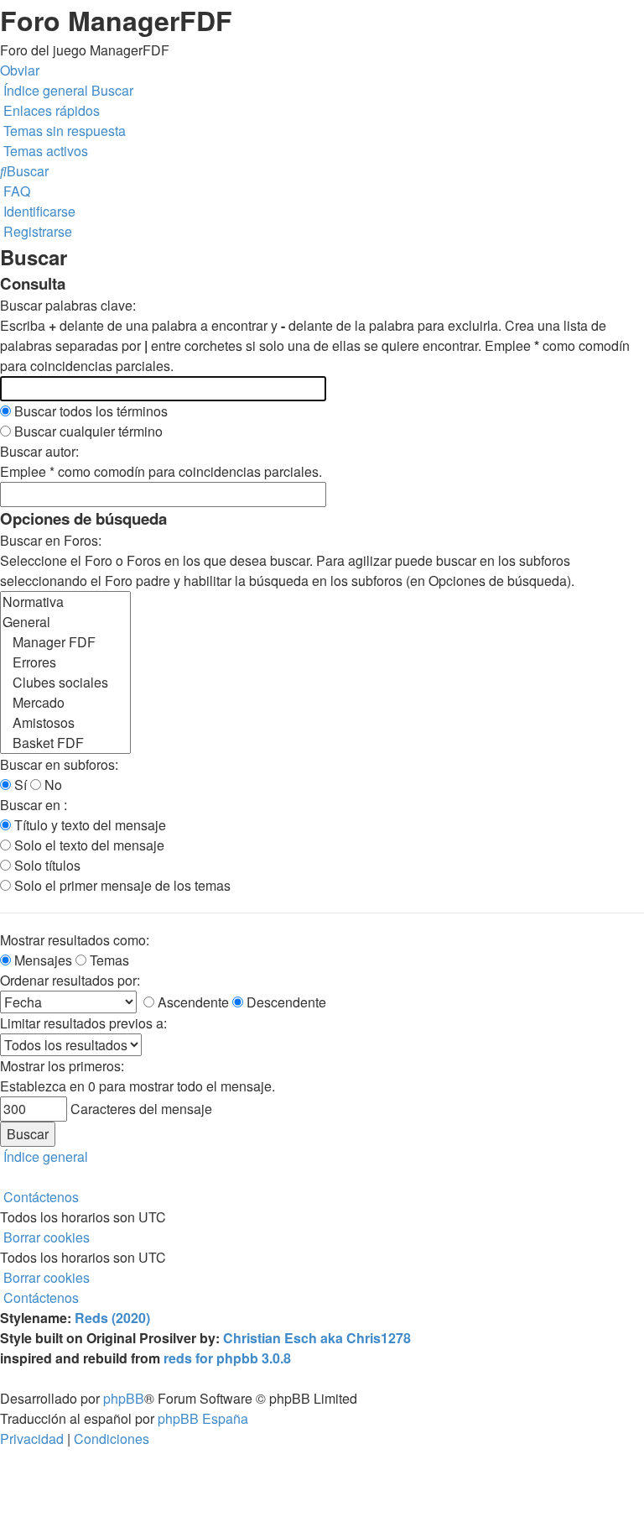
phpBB (123, 1398)
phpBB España (203, 1418)
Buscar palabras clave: (68, 305)
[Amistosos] (65, 723)
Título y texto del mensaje (88, 825)
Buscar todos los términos (89, 411)
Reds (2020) (112, 1317)
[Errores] (65, 662)
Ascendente (191, 1002)
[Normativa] (65, 602)
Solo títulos (45, 865)
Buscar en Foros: (50, 540)
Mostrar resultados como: (74, 940)
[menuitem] (63, 130)
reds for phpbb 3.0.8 (227, 1358)
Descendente (284, 1002)
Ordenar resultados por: (70, 980)
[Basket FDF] (65, 743)
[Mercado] (65, 703)
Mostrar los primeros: (62, 1065)
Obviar (19, 70)
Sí (19, 784)
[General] (65, 622)
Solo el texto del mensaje (87, 845)
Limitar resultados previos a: (83, 1023)
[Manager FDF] (65, 642)
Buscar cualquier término (87, 431)
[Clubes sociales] (65, 682)
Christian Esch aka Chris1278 (317, 1337)
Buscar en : (33, 804)
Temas (107, 960)
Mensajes (41, 960)
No (51, 784)
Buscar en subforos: (59, 764)
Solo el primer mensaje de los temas (121, 885)
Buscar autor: (39, 451)
